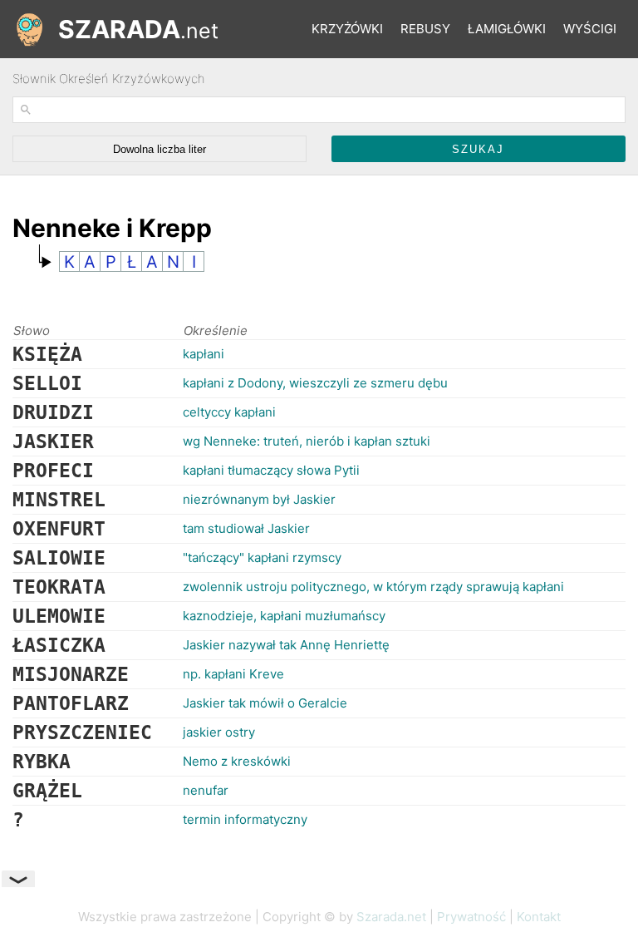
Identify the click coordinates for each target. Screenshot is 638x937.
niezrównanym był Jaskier (259, 499)
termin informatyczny (245, 819)
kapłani (203, 354)
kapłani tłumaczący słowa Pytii (271, 470)
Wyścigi (589, 29)
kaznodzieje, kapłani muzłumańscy (284, 616)
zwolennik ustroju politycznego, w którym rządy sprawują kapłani (373, 586)
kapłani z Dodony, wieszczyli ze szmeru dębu (315, 383)
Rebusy (425, 29)
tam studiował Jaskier (246, 528)
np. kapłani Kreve (233, 674)
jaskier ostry (219, 732)
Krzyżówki (347, 29)
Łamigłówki (507, 29)
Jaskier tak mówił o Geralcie (265, 703)
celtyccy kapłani (229, 412)
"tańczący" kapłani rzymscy (262, 557)
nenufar (205, 790)
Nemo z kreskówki (237, 761)
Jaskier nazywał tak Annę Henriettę (286, 645)
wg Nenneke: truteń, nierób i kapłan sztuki (306, 441)
